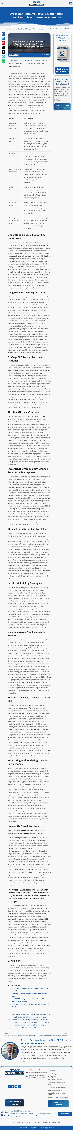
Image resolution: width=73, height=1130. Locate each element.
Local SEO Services (41, 61)
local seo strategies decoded (37, 1017)
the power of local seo (38, 1022)
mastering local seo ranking (20, 1020)
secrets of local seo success (21, 1022)
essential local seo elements (20, 1014)
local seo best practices (38, 1014)
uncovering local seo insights (36, 1025)
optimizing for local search (40, 1020)
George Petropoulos (14, 61)
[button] (2, 3)
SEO (31, 61)
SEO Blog (26, 61)
